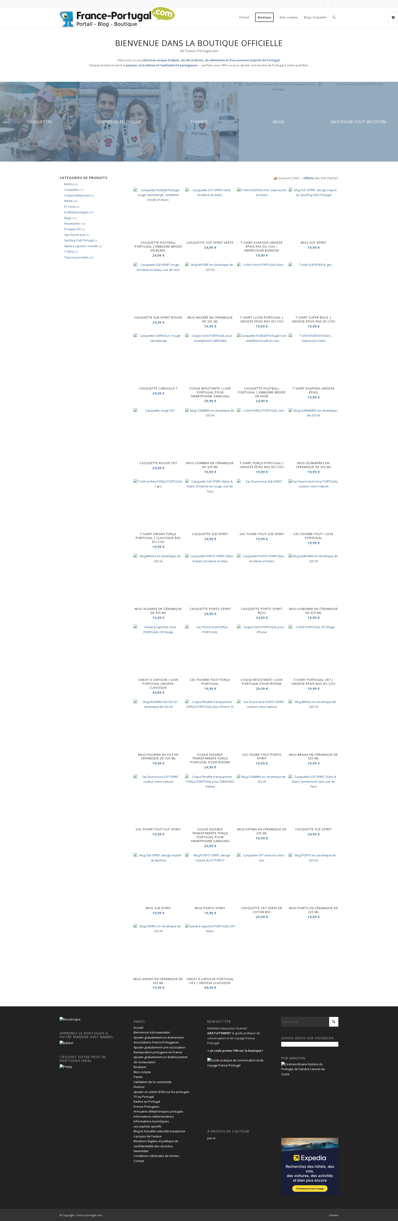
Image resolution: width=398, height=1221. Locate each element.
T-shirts (69, 252)
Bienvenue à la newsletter (152, 1032)
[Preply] (66, 1067)
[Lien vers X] (321, 3)
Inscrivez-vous (217, 1028)
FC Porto (70, 207)
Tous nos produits (76, 257)
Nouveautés (72, 223)
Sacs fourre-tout (74, 235)
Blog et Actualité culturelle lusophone (159, 1131)
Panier (138, 1077)
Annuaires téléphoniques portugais (158, 1111)
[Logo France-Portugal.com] (117, 17)
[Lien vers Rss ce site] (334, 3)
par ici (211, 1138)
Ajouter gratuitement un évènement (159, 1037)
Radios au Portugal (147, 1101)
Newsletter (141, 1151)
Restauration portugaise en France (158, 1052)
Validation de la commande (153, 1082)
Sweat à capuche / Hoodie (81, 246)
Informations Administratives (154, 1116)
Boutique (140, 1067)
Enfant (68, 201)
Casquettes (71, 190)
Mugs (67, 218)
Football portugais (76, 212)
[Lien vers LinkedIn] (328, 3)
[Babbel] (66, 1043)
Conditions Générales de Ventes (156, 1156)
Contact (139, 1161)
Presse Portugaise (146, 1106)
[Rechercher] (333, 17)
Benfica (69, 184)
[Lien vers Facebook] (314, 3)
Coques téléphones (77, 195)
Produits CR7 (72, 229)
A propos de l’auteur (148, 1136)
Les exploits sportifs (148, 1126)
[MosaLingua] (70, 1019)
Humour (139, 1087)
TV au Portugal (144, 1097)
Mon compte (142, 1072)
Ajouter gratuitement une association (159, 1047)
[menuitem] (244, 17)
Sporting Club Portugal (79, 240)
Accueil (138, 1027)
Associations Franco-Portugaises (156, 1042)
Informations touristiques (151, 1121)
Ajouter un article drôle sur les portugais (162, 1092)
